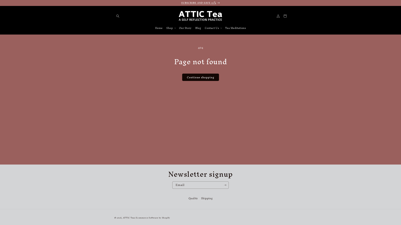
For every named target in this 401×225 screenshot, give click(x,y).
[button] (117, 16)
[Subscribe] (225, 185)
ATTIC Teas (129, 217)
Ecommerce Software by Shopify (153, 217)
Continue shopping (200, 77)
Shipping (207, 198)
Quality (193, 198)
